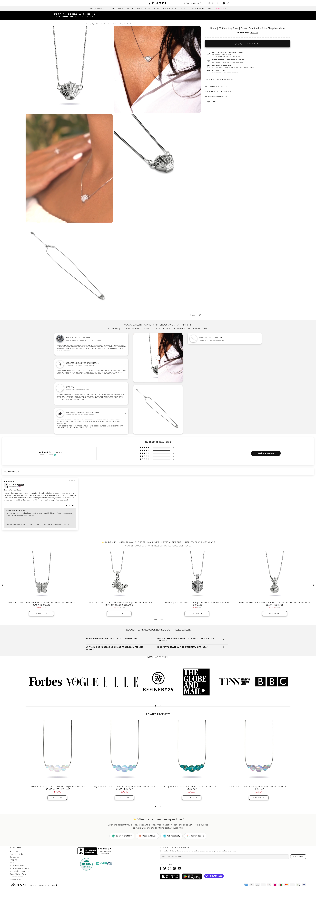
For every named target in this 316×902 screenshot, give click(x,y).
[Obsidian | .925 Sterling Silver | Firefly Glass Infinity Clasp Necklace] (57, 752)
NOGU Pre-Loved (17, 865)
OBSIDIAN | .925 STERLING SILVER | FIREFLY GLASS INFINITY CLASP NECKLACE (57, 788)
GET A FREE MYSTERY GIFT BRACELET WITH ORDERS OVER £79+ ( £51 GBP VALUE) (159, 15)
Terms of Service (16, 877)
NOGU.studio (158, 3)
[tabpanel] (44, 681)
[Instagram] (169, 868)
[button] (144, 450)
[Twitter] (164, 868)
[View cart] (228, 3)
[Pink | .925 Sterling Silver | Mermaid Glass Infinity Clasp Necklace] (124, 752)
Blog (12, 863)
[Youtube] (179, 868)
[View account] (217, 3)
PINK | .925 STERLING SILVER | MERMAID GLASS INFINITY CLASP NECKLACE (124, 788)
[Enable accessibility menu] (224, 3)
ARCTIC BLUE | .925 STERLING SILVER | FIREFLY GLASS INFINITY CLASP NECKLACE (259, 788)
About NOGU (15, 851)
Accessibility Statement (19, 871)
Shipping (13, 860)
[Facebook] (160, 868)
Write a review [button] (266, 453)
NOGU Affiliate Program (19, 868)
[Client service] (213, 3)
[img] (9, 481)
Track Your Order (16, 854)
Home (88, 24)
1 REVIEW (254, 33)
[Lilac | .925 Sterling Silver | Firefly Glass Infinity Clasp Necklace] (191, 752)
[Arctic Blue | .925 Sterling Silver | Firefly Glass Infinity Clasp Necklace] (258, 752)
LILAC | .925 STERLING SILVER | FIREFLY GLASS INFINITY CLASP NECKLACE (191, 788)
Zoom (194, 315)
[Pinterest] (174, 868)
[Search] (209, 3)
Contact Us (14, 857)
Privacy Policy (15, 880)
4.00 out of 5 (56, 452)
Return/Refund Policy (18, 874)
